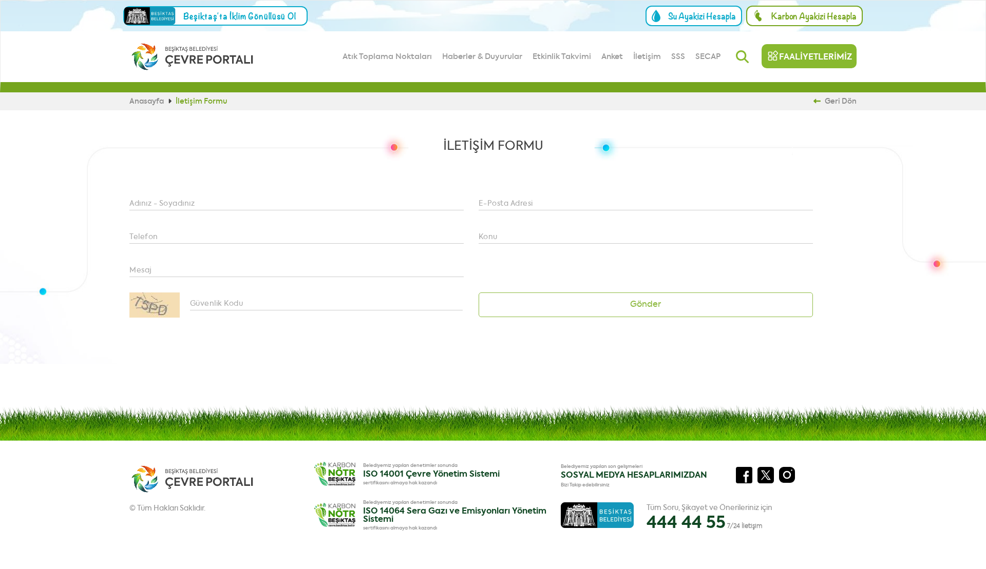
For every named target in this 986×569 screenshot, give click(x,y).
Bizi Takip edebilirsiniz (585, 485)
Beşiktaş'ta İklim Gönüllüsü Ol (239, 16)
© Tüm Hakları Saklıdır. (167, 508)
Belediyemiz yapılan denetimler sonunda (410, 465)
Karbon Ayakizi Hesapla (814, 16)
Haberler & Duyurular (482, 57)
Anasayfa (147, 101)
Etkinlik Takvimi (562, 57)
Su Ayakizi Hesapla (702, 16)
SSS (678, 57)
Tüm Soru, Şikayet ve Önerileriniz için (709, 518)
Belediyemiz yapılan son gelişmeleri (601, 466)
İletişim (647, 57)
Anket (612, 57)
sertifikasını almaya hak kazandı (400, 483)
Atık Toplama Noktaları (387, 57)
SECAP (707, 57)
